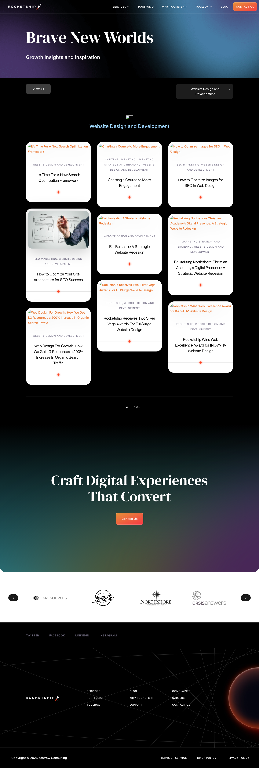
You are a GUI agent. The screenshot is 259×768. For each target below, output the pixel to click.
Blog (224, 6)
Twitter (32, 635)
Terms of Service (174, 757)
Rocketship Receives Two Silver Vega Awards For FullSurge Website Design (129, 324)
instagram (108, 635)
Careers (178, 697)
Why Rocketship (174, 6)
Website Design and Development (58, 164)
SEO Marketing (46, 258)
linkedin (82, 635)
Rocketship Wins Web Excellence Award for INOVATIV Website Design (200, 345)
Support (136, 704)
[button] (13, 597)
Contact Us (245, 6)
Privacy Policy (238, 757)
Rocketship (113, 302)
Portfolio (146, 6)
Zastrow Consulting (52, 758)
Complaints (181, 691)
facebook (57, 635)
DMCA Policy (207, 757)
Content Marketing (120, 159)
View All (38, 89)
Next (136, 406)
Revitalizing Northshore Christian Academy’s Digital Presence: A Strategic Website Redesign (200, 268)
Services (119, 6)
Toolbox (202, 6)
